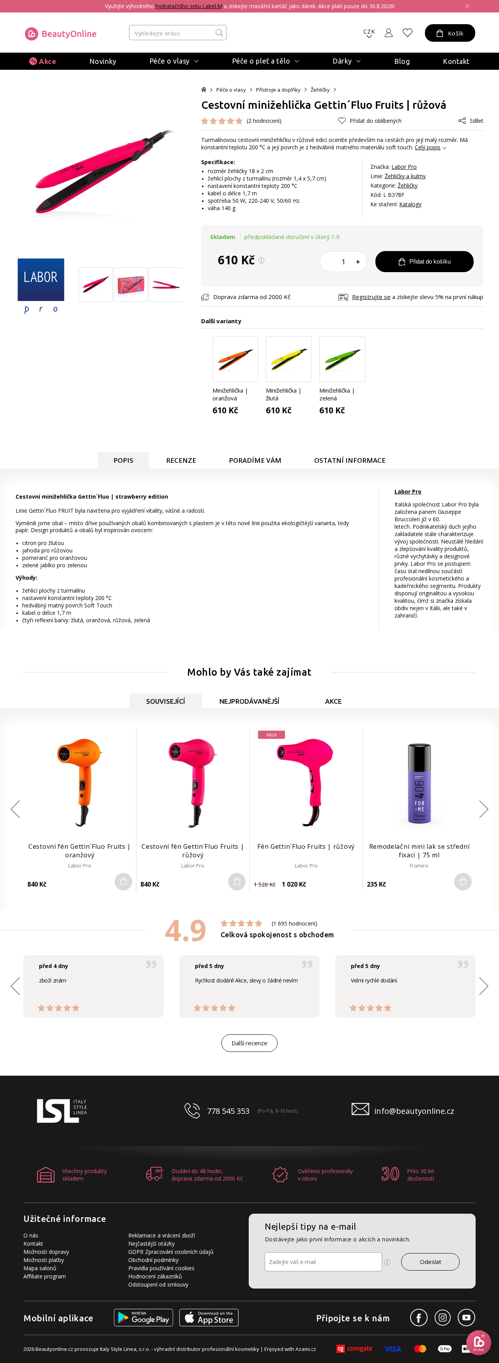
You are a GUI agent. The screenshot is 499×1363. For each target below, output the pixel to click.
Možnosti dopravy (46, 1251)
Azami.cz (306, 1348)
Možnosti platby (43, 1260)
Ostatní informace (350, 460)
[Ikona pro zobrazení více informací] (387, 1262)
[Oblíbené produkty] (407, 32)
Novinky (103, 61)
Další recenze (249, 1043)
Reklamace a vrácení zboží (161, 1235)
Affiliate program (44, 1276)
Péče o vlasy (231, 90)
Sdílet (476, 120)
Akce (47, 61)
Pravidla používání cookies (161, 1268)
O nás (30, 1235)
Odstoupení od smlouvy (158, 1284)
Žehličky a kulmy (405, 176)
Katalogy (410, 204)
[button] (483, 809)
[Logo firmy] (60, 34)
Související (165, 701)
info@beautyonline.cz (414, 1111)
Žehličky (320, 90)
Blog (402, 61)
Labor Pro (404, 166)
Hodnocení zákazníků (155, 1276)
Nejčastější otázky (151, 1243)
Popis (123, 460)
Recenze (181, 460)
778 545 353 (228, 1111)
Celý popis (428, 147)
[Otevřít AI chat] (478, 1342)
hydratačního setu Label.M (189, 6)
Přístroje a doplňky (278, 90)
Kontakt (456, 61)
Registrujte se (371, 297)
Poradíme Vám (255, 460)
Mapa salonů (40, 1268)
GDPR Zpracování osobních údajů (171, 1251)
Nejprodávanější (249, 701)
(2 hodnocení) (264, 120)
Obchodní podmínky (153, 1260)
